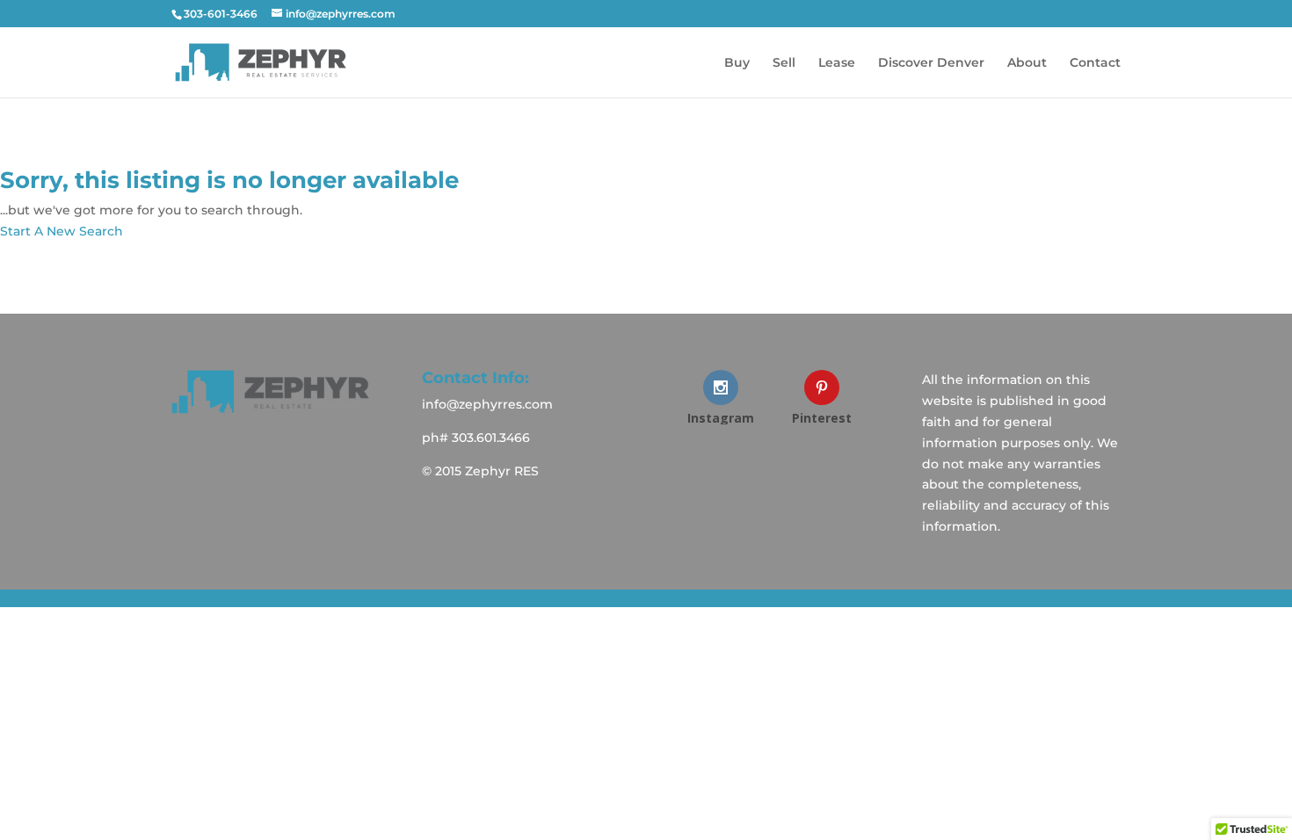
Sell (784, 63)
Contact (1095, 63)
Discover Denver (931, 63)
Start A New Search (61, 231)
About (1027, 63)
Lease (836, 63)
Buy (737, 63)
